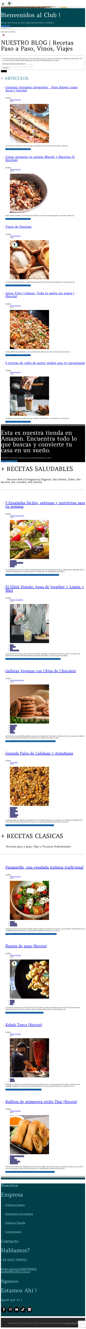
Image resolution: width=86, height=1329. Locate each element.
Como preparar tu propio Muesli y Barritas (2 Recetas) (40, 158)
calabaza (13, 810)
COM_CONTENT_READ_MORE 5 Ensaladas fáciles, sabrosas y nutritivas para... (32, 575)
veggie (12, 566)
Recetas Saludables (16, 563)
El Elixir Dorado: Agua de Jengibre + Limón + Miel (44, 589)
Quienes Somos (15, 1205)
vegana (12, 733)
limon (12, 645)
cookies (12, 727)
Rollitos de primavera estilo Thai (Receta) (41, 1101)
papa (11, 1004)
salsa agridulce (15, 1161)
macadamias (14, 815)
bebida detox (14, 650)
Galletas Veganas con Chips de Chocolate (40, 671)
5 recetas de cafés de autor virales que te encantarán (45, 363)
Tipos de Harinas (18, 227)
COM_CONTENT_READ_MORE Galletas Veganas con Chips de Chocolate (30, 741)
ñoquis (12, 1000)
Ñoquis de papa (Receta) (26, 946)
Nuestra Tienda (15, 1222)
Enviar (4, 71)
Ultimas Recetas (15, 100)
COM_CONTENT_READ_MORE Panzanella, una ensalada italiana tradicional (31, 934)
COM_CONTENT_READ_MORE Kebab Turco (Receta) (23, 1089)
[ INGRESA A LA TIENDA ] (9, 461)
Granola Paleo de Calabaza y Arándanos (39, 753)
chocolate (13, 725)
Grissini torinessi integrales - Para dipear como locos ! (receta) (41, 88)
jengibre (13, 647)
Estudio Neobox (70, 1323)
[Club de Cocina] (11, 5)
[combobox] (16, 28)
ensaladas (13, 564)
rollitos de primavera (17, 1156)
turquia (12, 1081)
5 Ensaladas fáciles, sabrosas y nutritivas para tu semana (45, 505)
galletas (12, 729)
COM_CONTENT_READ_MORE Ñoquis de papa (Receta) (24, 1013)
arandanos (13, 808)
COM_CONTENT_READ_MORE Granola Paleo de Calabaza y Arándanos (29, 825)
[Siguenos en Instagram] (10, 1312)
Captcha (6, 68)
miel (11, 649)
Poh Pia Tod (14, 1163)
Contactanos (5, 26)
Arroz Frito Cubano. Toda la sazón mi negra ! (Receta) (39, 294)
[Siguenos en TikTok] (23, 1312)
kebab (12, 1079)
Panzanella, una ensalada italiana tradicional (44, 867)
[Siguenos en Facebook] (4, 1312)
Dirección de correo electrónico (14, 64)
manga (12, 1158)
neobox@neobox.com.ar (15, 1271)
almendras (13, 817)
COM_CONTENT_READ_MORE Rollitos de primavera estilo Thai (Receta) (30, 1172)
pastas (12, 1002)
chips (12, 731)
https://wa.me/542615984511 (19, 1269)
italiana (12, 922)
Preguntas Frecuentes (19, 1213)
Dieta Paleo (14, 762)
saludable (13, 561)
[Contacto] (29, 1312)
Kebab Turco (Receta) (23, 1024)
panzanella (13, 925)
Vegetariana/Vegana (17, 516)
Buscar (3, 28)
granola (12, 813)
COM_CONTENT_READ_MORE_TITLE (18, 149)
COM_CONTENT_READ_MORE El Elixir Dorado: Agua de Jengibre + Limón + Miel (33, 659)
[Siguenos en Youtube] (17, 1312)
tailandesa (13, 1160)
